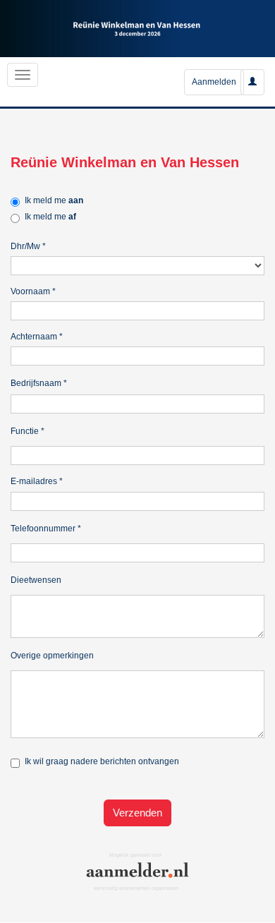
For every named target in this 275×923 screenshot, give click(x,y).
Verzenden (137, 813)
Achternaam (37, 337)
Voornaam (33, 291)
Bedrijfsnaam (39, 383)
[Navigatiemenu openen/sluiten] (22, 75)
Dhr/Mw (28, 246)
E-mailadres (37, 481)
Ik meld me (54, 200)
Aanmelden (214, 82)
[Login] (252, 82)
